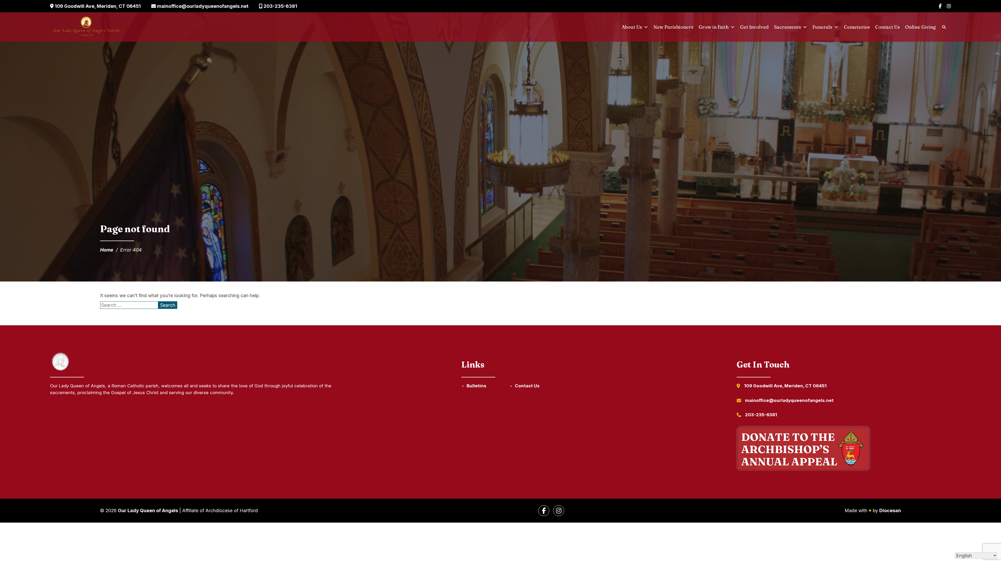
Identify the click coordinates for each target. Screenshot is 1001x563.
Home (106, 250)
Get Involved (754, 27)
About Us (632, 27)
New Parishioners (673, 27)
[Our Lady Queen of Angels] (86, 27)
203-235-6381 (280, 6)
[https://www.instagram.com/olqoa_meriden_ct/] (558, 510)
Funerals (822, 27)
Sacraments (787, 27)
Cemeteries (857, 27)
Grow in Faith (714, 27)
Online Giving (920, 27)
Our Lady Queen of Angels (148, 510)
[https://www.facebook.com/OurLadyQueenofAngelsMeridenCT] (543, 510)
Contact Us (887, 27)
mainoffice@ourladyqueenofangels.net (202, 6)
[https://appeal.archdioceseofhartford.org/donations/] (803, 449)
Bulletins (476, 385)
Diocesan (890, 510)
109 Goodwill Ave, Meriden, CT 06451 (97, 6)
